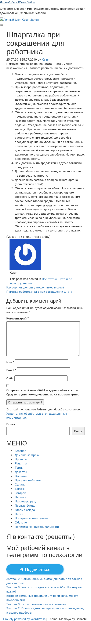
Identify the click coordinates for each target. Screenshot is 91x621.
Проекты (21, 459)
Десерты (21, 471)
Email (11, 370)
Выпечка (21, 476)
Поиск (10, 424)
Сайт (10, 378)
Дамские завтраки (27, 455)
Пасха (19, 514)
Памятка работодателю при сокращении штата (39, 291)
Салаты (20, 484)
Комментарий (17, 318)
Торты (19, 467)
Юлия (46, 59)
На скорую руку (25, 501)
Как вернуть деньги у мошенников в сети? (35, 287)
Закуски (20, 488)
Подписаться (37, 569)
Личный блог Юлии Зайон (17, 2)
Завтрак (20, 493)
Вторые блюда (25, 509)
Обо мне (21, 522)
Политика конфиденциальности (37, 526)
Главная (20, 450)
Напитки (20, 497)
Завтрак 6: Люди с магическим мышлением (36, 604)
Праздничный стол (28, 480)
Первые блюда (25, 505)
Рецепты (21, 463)
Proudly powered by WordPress (24, 619)
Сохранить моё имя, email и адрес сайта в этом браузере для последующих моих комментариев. (43, 392)
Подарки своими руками (31, 518)
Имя (10, 362)
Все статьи (49, 279)
